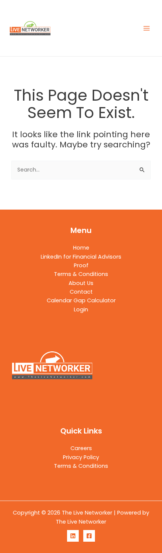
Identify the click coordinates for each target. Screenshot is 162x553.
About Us (81, 283)
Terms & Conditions (81, 274)
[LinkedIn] (73, 536)
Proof (81, 265)
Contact (81, 292)
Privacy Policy (81, 457)
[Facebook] (89, 536)
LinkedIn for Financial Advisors (81, 256)
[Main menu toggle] (146, 28)
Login (81, 309)
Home (81, 247)
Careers (81, 448)
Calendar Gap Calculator (81, 300)
